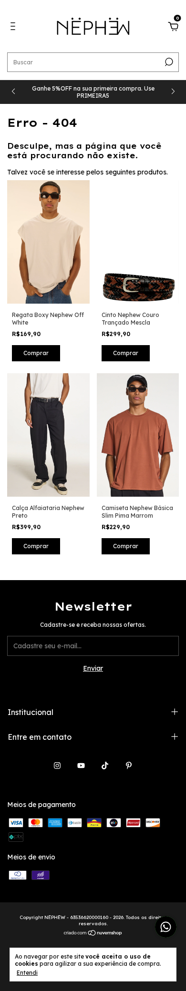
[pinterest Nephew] (129, 765)
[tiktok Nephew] (105, 765)
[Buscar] (168, 62)
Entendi (27, 972)
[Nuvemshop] (93, 933)
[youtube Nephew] (81, 765)
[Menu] (14, 28)
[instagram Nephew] (57, 765)
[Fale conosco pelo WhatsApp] (165, 927)
